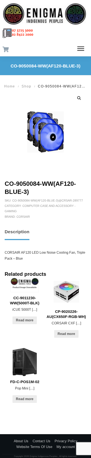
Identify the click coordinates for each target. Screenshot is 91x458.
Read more (24, 320)
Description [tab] (17, 231)
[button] (79, 98)
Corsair (23, 216)
